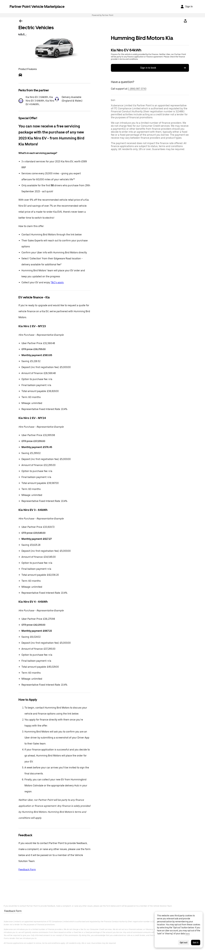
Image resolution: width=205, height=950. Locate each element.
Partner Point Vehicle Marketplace (37, 6)
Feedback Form (27, 869)
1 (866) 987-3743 (137, 88)
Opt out (183, 942)
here (187, 933)
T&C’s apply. (57, 282)
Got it (195, 942)
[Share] (185, 21)
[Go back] (20, 21)
